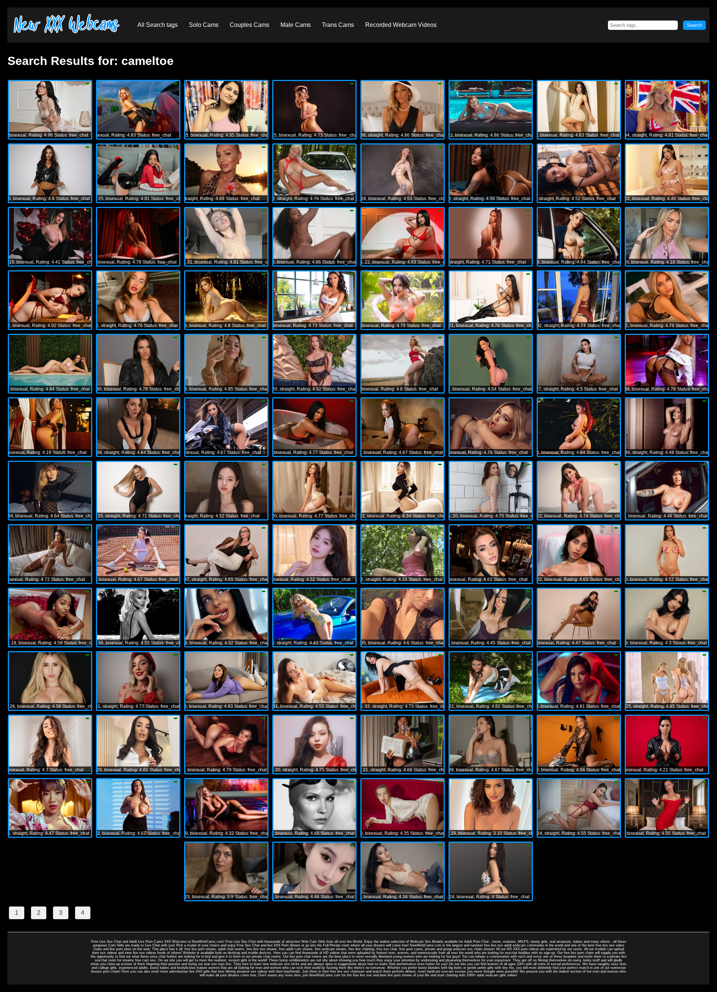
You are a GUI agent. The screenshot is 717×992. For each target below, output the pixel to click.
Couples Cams (249, 25)
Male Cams (295, 25)
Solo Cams (203, 25)
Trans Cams (338, 25)
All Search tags (157, 25)
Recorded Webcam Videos (401, 25)
